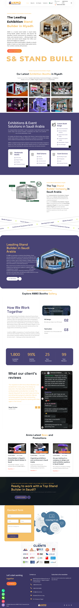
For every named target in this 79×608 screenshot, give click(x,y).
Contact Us (45, 3)
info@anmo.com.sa (37, 592)
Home (27, 3)
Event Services (62, 153)
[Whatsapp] (3, 594)
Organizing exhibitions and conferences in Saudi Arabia (39, 460)
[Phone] (3, 590)
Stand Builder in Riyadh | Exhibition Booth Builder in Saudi (17, 460)
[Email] (3, 601)
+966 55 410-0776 (37, 584)
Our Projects (38, 3)
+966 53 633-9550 (61, 4)
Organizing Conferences (20, 452)
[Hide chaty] (3, 605)
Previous (36, 407)
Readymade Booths (18, 153)
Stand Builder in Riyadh (23, 269)
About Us (32, 3)
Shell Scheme (41, 153)
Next (39, 407)
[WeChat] (3, 597)
